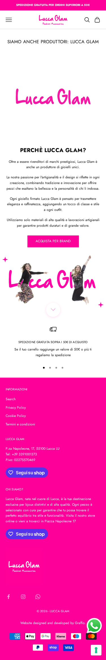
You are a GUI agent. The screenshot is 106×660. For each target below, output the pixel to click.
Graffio (80, 623)
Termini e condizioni (20, 424)
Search (11, 399)
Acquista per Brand (53, 241)
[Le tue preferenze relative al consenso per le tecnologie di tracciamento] (96, 650)
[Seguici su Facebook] (8, 597)
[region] (53, 342)
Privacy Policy (16, 407)
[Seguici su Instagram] (23, 597)
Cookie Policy (16, 415)
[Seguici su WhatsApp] (38, 597)
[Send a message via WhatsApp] (94, 626)
